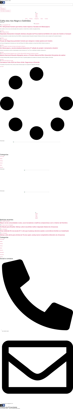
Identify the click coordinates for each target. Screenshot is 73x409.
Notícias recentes (6, 220)
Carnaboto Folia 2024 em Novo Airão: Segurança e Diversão (20, 62)
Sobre (42, 18)
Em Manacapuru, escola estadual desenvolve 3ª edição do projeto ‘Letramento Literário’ (29, 48)
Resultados (3, 8)
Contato (46, 18)
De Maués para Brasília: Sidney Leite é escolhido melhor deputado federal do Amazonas (29, 227)
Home (26, 18)
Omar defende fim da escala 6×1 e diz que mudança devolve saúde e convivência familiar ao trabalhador (34, 231)
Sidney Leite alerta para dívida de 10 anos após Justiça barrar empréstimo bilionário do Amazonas (32, 235)
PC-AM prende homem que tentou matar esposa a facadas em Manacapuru (25, 26)
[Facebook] (3, 2)
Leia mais (2, 30)
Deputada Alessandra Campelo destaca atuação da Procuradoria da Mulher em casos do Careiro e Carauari (35, 34)
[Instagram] (1, 2)
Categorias (36, 18)
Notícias (30, 18)
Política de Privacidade (8, 407)
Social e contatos (6, 259)
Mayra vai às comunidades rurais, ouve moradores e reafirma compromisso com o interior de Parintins (33, 223)
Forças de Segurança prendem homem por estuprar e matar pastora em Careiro (26, 41)
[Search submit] (1, 7)
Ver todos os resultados (5, 10)
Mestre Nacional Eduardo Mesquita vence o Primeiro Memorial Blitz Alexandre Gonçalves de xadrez (32, 55)
